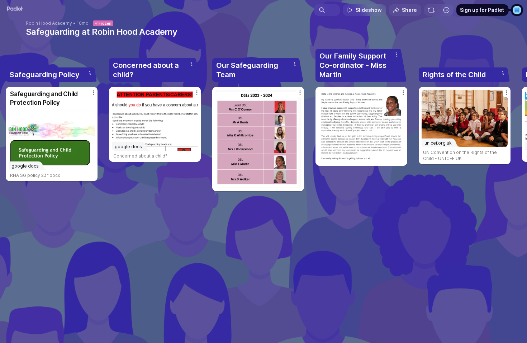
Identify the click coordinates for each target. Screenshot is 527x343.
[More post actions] (94, 92)
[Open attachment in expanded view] (258, 139)
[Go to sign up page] (517, 10)
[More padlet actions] (446, 10)
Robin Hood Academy (49, 23)
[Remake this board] (431, 10)
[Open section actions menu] (90, 73)
